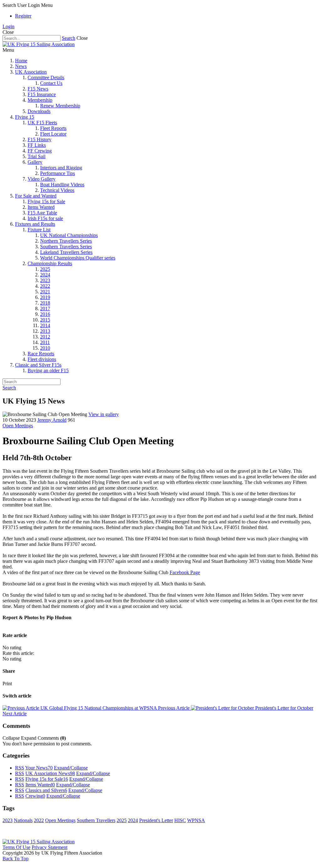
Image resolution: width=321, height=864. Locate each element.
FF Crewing (40, 150)
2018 (45, 303)
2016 (45, 314)
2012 (45, 336)
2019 (45, 297)
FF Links (37, 145)
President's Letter (156, 820)
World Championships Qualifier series (77, 257)
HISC (180, 820)
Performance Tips (57, 173)
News (21, 66)
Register (23, 15)
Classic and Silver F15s (38, 365)
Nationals (23, 820)
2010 (45, 348)
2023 (45, 280)
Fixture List (39, 229)
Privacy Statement (49, 847)
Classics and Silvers (46, 790)
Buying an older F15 (48, 370)
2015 (45, 319)
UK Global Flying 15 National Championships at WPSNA (114, 708)
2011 (45, 342)
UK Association (31, 72)
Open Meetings (18, 425)
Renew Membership (60, 105)
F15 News (38, 88)
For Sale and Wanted (35, 195)
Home (21, 60)
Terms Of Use (16, 847)
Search (68, 38)
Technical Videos (57, 190)
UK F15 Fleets (42, 122)
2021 (45, 291)
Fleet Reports (53, 128)
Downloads (39, 111)
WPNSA (196, 820)
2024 (45, 274)
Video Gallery (41, 179)
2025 (45, 269)
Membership (40, 100)
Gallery (35, 162)
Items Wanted (41, 207)
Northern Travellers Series (66, 241)
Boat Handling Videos (62, 184)
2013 (45, 331)
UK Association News (50, 773)
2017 (45, 308)
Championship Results (50, 263)
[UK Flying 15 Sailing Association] (39, 44)
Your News (39, 767)
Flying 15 (24, 117)
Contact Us (51, 83)
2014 (45, 325)
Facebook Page (185, 572)
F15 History (39, 139)
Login (8, 26)
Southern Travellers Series (66, 246)
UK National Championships (69, 235)
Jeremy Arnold (51, 420)
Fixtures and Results (35, 224)
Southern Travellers (96, 820)
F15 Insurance (42, 94)
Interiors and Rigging (61, 167)
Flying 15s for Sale (46, 201)
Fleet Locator (53, 133)
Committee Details (46, 77)
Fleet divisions (42, 359)
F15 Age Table (42, 212)
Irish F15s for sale (45, 218)
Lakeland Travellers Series (66, 252)
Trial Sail (36, 156)
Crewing (35, 796)
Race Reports (41, 353)
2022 (45, 286)
